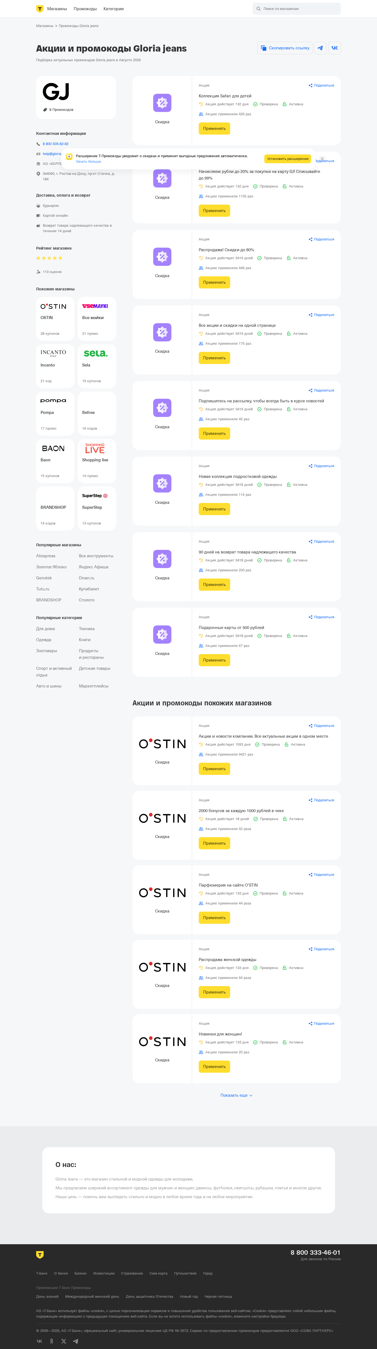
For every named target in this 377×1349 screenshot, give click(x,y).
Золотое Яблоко (51, 567)
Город (208, 1273)
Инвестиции (104, 1273)
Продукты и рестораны (91, 654)
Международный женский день (92, 1296)
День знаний (47, 1296)
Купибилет (89, 589)
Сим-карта (159, 1273)
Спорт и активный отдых (54, 671)
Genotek (44, 578)
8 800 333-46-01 (316, 1252)
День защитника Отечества (149, 1296)
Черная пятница (218, 1296)
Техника (87, 629)
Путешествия (185, 1273)
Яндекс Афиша (93, 567)
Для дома (45, 629)
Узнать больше (88, 161)
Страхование (132, 1273)
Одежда (43, 640)
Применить (214, 128)
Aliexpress (45, 556)
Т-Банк (41, 1273)
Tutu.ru (42, 589)
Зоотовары (46, 651)
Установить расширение (288, 159)
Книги (85, 640)
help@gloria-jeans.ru (59, 154)
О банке (61, 1273)
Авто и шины (49, 686)
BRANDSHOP (48, 600)
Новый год (189, 1296)
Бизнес (81, 1273)
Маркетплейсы (93, 686)
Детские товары (94, 668)
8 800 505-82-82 (55, 144)
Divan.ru (86, 578)
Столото (86, 600)
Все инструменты (96, 556)
